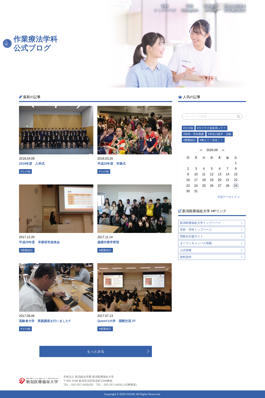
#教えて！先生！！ (211, 140)
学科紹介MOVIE (211, 8)
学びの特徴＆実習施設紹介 (235, 8)
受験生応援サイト (191, 236)
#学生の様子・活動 (219, 134)
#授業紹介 (189, 140)
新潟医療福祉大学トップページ (200, 222)
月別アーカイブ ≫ (228, 196)
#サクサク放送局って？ (211, 128)
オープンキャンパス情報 (196, 243)
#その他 (188, 128)
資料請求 (185, 257)
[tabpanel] (177, 43)
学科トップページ (164, 8)
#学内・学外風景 (193, 134)
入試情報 (185, 250)
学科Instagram (189, 8)
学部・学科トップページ (196, 229)
